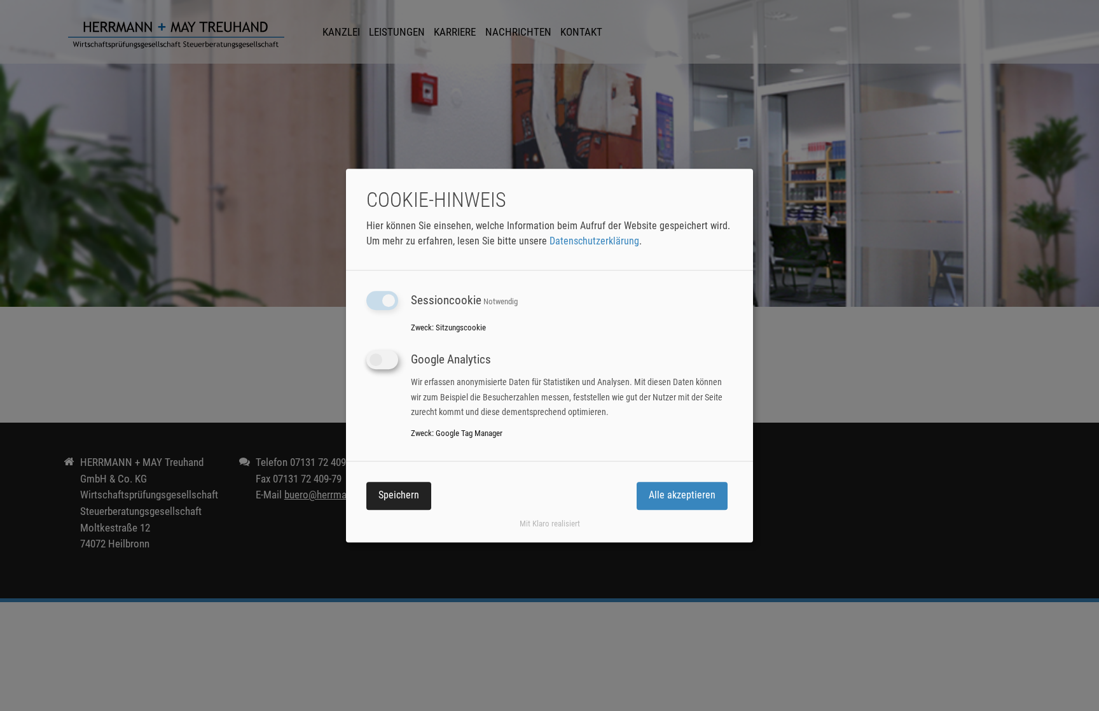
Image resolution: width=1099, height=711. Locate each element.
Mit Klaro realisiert (550, 524)
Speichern (398, 495)
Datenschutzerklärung (594, 242)
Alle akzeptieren (682, 495)
